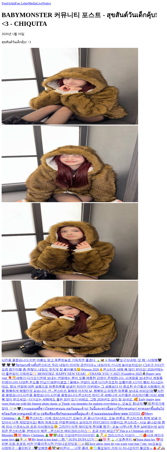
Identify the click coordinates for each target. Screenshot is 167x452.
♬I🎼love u (89, 443)
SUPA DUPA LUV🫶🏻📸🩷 (88, 439)
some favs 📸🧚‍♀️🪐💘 (17, 439)
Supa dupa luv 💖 (148, 439)
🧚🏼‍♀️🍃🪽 (113, 439)
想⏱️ (65, 439)
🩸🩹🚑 (159, 448)
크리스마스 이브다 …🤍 (125, 435)
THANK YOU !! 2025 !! (106, 373)
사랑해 (153, 360)
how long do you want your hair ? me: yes (125, 443)
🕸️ (149, 403)
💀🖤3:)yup (21, 408)
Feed (5, 3)
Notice (46, 3)
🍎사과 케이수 (153, 435)
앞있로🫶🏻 (74, 443)
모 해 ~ (143, 360)
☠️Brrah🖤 (112, 360)
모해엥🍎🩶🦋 (49, 448)
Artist (11, 3)
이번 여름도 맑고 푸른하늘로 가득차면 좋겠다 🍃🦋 (66, 360)
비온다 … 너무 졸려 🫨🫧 (78, 448)
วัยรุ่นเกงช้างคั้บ (26, 365)
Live (39, 3)
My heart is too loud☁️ (47, 439)
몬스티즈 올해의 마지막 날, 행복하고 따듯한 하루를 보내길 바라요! (102, 391)
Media (32, 3)
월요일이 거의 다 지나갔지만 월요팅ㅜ (125, 448)
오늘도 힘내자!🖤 (134, 403)
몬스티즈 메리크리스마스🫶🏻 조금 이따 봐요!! (83, 431)
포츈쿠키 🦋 (128, 439)
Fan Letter (21, 3)
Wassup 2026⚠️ (92, 369)
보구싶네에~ (129, 360)
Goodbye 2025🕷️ (134, 373)
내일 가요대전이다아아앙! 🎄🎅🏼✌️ (82, 435)
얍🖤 (153, 391)
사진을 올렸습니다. (15, 360)
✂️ (117, 431)
